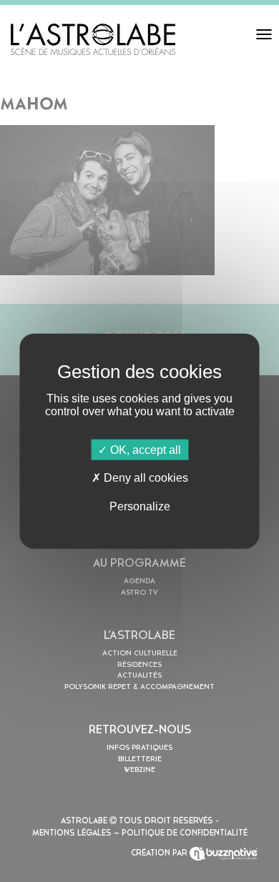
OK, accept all (144, 450)
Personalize (139, 506)
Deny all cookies (144, 478)
